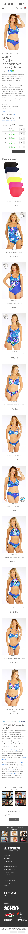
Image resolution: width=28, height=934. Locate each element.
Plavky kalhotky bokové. (14, 201)
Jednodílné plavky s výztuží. (14, 252)
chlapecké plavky (12, 773)
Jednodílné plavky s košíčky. (14, 303)
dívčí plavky (11, 769)
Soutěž (7, 885)
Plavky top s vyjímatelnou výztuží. (14, 608)
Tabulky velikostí (9, 872)
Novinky (7, 883)
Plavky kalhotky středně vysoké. (14, 404)
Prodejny (7, 858)
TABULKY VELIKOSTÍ (8, 111)
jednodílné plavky (12, 750)
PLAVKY (9, 53)
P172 (14, 114)
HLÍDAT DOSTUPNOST (8, 121)
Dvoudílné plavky (18, 53)
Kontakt (7, 855)
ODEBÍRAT (14, 819)
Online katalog (9, 861)
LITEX (4, 53)
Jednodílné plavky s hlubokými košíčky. (14, 354)
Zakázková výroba (10, 880)
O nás (7, 853)
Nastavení (21, 932)
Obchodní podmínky (10, 866)
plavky (9, 747)
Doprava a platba (10, 869)
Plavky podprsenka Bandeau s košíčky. (14, 658)
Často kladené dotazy (11, 875)
